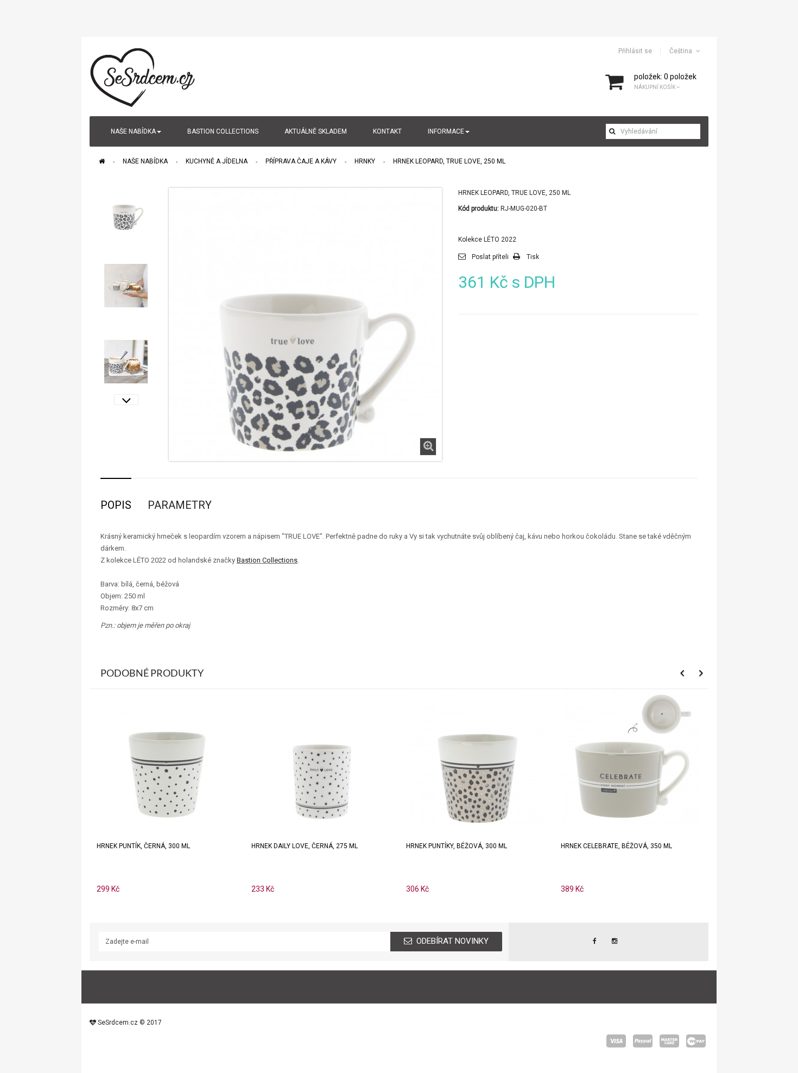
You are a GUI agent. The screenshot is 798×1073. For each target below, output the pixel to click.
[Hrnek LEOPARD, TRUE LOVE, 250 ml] (125, 209)
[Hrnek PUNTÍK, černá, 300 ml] (167, 756)
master (669, 1040)
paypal (643, 1040)
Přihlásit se (635, 51)
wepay (696, 1040)
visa (616, 1040)
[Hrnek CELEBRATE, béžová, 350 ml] (631, 756)
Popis (115, 505)
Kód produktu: (478, 208)
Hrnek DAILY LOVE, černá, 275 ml (304, 846)
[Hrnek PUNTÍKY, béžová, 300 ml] (476, 756)
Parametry (180, 505)
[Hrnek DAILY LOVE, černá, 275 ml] (322, 756)
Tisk (533, 257)
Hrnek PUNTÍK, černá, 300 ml (143, 846)
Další (126, 399)
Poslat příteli (490, 257)
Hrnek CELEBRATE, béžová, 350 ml (616, 846)
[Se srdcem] (143, 76)
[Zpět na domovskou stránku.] (102, 161)
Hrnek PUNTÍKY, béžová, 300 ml (456, 846)
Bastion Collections (267, 560)
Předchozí (126, 193)
